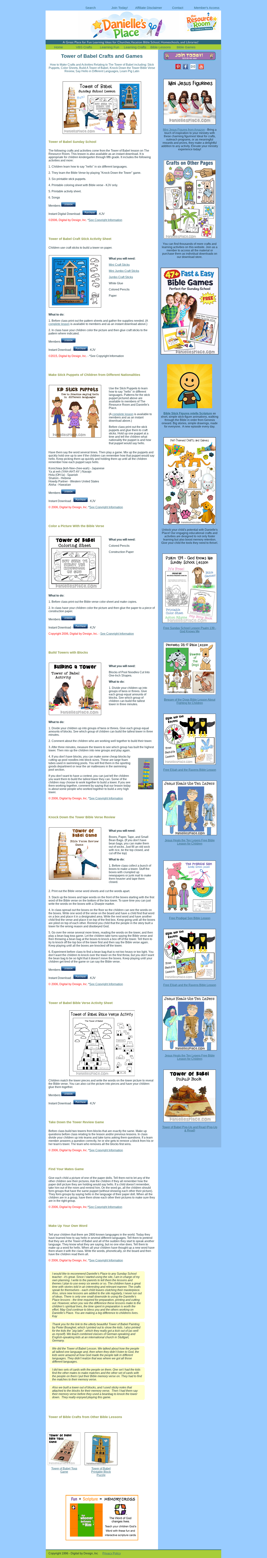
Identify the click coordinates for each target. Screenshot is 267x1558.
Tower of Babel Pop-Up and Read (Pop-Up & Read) (189, 1129)
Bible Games (186, 47)
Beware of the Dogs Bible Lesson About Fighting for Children (189, 701)
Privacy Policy (111, 1553)
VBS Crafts (84, 47)
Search (90, 8)
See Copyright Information (105, 220)
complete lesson (59, 324)
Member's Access (206, 8)
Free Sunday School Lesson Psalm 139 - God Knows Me (189, 630)
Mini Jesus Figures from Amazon (184, 129)
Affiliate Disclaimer (148, 8)
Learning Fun (109, 47)
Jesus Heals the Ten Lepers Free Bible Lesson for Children (190, 842)
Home (58, 47)
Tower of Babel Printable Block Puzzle (101, 1472)
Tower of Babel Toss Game (64, 1470)
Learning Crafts (135, 47)
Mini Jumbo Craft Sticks (124, 270)
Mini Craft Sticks (119, 264)
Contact (177, 8)
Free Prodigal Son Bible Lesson (189, 918)
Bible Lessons (160, 47)
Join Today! (119, 8)
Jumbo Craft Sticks (121, 277)
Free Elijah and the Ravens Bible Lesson (189, 769)
